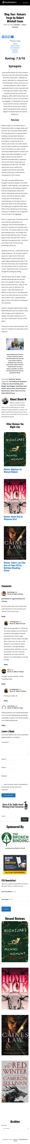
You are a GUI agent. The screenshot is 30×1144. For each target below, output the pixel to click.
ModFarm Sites (24, 1139)
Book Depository (15, 48)
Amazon (15, 44)
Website (4, 776)
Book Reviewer (11, 388)
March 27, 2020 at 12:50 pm (18, 691)
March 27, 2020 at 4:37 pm (17, 623)
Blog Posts (12, 379)
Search (4, 816)
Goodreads (15, 52)
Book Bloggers (11, 386)
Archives (4, 1125)
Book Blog (16, 384)
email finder (11, 706)
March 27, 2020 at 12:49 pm (15, 672)
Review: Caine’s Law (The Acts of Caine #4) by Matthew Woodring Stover (14, 566)
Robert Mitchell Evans (8, 393)
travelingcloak (14, 622)
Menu (26, 2)
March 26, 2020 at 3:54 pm (15, 594)
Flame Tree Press (20, 391)
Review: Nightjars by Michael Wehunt (13, 470)
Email (4, 767)
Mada (9, 670)
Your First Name (9, 891)
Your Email (7, 899)
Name (4, 759)
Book (11, 384)
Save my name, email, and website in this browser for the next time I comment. (15, 787)
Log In (15, 1141)
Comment (5, 742)
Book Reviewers (21, 388)
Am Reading (13, 381)
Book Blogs (19, 386)
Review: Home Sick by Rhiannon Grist (13, 518)
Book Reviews (6, 391)
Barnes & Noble (15, 46)
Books (12, 391)
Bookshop (15, 50)
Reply (3, 616)
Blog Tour (6, 384)
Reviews (18, 379)
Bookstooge (11, 592)
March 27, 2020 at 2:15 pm (15, 708)
